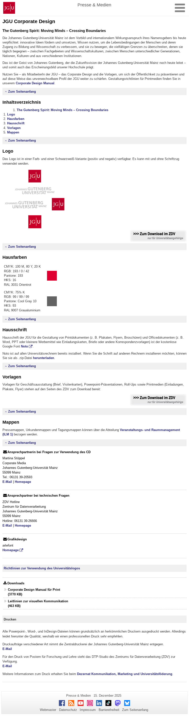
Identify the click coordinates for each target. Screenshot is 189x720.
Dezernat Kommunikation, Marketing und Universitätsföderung (124, 674)
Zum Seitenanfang (22, 91)
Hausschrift (15, 123)
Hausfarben (15, 119)
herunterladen (43, 358)
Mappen (13, 132)
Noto (24, 346)
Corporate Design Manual (35, 83)
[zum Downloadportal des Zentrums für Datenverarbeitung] (158, 235)
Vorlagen (14, 128)
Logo (11, 114)
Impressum (88, 710)
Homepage (23, 482)
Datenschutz (68, 710)
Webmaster (48, 710)
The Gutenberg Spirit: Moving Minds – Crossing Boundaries (62, 110)
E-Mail (7, 482)
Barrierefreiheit (109, 710)
